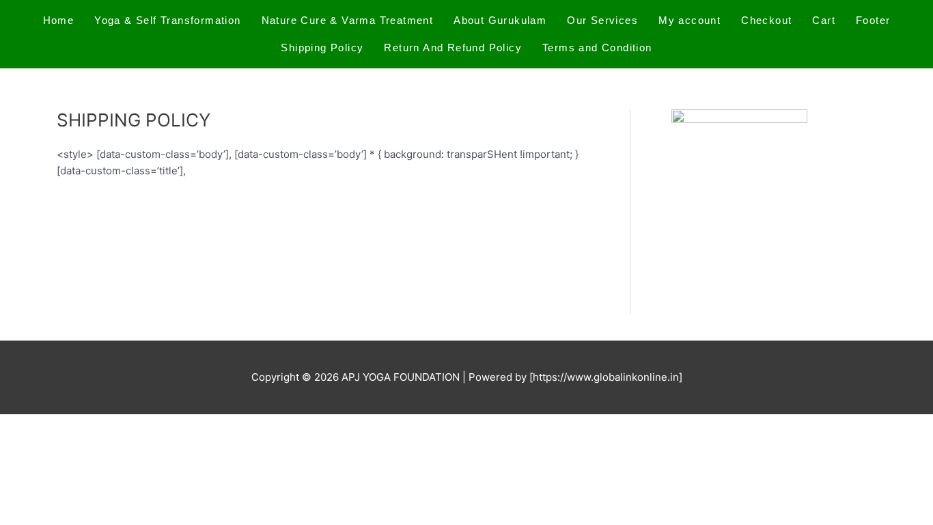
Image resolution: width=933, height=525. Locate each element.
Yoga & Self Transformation (167, 20)
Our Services (602, 20)
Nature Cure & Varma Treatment (348, 20)
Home (58, 20)
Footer (873, 20)
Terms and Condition (597, 47)
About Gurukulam (500, 20)
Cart (823, 20)
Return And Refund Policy (453, 47)
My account (689, 20)
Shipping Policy (322, 47)
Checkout (766, 20)
